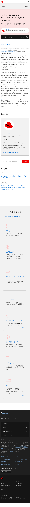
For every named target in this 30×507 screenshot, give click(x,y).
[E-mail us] (11, 37)
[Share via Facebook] (5, 37)
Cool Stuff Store (19, 487)
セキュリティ (10, 299)
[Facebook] (8, 419)
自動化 (8, 231)
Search (25, 161)
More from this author (9, 152)
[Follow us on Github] (4, 139)
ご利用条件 (18, 497)
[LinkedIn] (2, 419)
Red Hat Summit (4, 489)
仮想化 (8, 385)
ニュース (17, 456)
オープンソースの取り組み (21, 459)
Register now (10, 61)
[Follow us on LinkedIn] (6, 139)
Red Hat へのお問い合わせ (6, 485)
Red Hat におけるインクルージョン (7, 487)
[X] (12, 419)
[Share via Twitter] (9, 37)
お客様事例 (3, 461)
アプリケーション (11, 363)
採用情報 (17, 464)
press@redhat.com (12, 50)
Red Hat (7, 29)
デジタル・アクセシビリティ (21, 498)
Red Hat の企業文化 (5, 459)
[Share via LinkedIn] (7, 37)
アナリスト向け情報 (5, 464)
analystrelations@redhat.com (8, 51)
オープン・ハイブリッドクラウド (15, 277)
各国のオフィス (19, 483)
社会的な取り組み (19, 461)
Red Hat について (5, 456)
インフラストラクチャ (13, 342)
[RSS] (27, 37)
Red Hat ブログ (5, 6)
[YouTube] (5, 419)
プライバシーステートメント (6, 497)
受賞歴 (11, 451)
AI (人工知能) (10, 252)
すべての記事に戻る (6, 44)
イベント (3, 26)
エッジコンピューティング (14, 321)
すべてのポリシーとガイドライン (7, 498)
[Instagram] (15, 419)
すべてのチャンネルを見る (10, 216)
